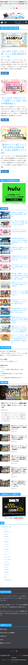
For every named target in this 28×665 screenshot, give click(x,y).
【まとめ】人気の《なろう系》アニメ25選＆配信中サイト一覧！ (14, 54)
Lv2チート (7, 574)
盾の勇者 (6, 541)
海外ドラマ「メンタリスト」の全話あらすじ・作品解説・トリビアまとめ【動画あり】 (19, 437)
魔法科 (6, 534)
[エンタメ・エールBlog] (2, 22)
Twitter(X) (2, 371)
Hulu (20, 203)
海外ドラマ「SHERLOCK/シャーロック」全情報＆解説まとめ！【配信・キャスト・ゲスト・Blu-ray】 (18, 484)
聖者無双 (6, 572)
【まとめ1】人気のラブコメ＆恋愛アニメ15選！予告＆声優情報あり (14, 101)
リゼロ (6, 539)
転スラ (6, 529)
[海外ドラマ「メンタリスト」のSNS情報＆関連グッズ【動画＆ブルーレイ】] (5, 428)
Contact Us (3, 636)
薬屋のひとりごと (8, 531)
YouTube (2, 367)
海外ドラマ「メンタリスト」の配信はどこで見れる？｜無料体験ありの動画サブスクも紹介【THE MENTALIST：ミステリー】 (19, 471)
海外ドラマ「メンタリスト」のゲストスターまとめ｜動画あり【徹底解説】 (19, 447)
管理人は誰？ (3, 629)
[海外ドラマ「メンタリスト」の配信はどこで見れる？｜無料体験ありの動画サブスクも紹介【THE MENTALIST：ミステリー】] (5, 472)
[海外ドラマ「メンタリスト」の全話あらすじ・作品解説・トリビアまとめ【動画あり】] (5, 438)
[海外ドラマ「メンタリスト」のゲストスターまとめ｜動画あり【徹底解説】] (5, 449)
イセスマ (6, 562)
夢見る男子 (7, 564)
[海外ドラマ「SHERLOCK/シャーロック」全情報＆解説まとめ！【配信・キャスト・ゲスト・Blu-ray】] (5, 485)
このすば (6, 544)
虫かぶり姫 (7, 556)
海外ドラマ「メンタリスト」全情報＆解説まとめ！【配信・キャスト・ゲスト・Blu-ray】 (14, 405)
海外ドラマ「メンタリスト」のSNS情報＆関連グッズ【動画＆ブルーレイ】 (19, 427)
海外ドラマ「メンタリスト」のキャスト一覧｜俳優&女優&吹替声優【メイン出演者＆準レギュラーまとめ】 (19, 458)
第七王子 (6, 549)
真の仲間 (6, 569)
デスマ (6, 546)
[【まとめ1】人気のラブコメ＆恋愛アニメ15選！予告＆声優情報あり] (14, 86)
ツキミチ (6, 551)
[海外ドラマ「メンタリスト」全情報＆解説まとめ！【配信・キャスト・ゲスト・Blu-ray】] (14, 392)
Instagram (2, 375)
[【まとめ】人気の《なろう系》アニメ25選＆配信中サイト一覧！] (14, 40)
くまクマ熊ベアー (8, 559)
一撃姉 (6, 567)
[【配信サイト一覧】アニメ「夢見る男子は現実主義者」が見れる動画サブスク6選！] (14, 133)
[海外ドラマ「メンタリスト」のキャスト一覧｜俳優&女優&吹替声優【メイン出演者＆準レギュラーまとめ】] (5, 459)
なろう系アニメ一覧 (6, 526)
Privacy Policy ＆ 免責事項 (7, 632)
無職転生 (6, 536)
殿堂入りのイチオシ (5, 643)
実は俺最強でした (8, 579)
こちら (15, 361)
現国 (6, 577)
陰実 (6, 554)
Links (1, 639)
